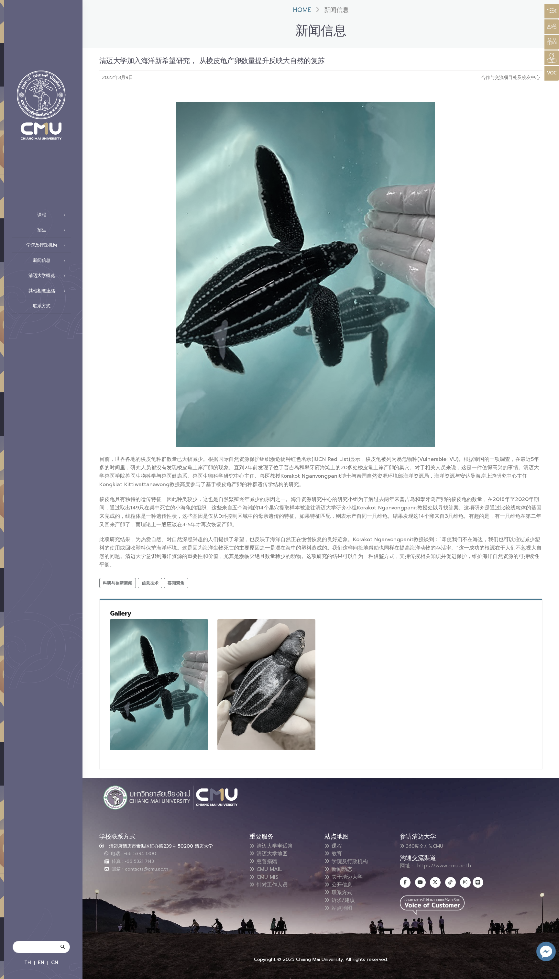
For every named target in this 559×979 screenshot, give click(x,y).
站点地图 (341, 908)
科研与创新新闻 (117, 583)
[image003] (266, 684)
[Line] (478, 882)
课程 (336, 846)
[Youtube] (420, 882)
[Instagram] (465, 882)
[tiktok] (450, 882)
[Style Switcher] (551, 26)
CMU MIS (266, 877)
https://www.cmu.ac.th (444, 866)
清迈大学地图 (271, 854)
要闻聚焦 (176, 583)
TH (27, 962)
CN (54, 962)
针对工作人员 (271, 885)
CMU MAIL (268, 869)
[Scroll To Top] (548, 971)
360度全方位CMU (423, 846)
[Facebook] (405, 882)
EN (41, 962)
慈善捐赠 (266, 861)
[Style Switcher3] (551, 11)
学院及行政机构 (349, 861)
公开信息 (341, 885)
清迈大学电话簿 (274, 846)
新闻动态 (341, 869)
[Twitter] (435, 882)
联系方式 (41, 306)
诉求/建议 (342, 900)
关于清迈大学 (346, 877)
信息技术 (150, 583)
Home (302, 10)
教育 (336, 854)
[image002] (159, 684)
